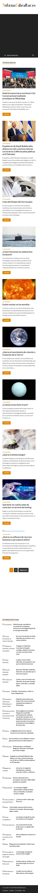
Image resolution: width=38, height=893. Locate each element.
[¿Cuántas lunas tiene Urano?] (19, 389)
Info (24, 890)
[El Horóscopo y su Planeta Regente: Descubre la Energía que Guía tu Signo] (6, 746)
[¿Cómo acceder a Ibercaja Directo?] (8, 799)
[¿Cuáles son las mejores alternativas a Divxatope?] (8, 871)
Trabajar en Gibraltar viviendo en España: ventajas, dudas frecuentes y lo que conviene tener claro (25, 650)
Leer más (5, 114)
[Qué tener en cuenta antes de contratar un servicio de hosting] (19, 489)
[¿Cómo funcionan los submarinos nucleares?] (19, 236)
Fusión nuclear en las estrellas (16, 304)
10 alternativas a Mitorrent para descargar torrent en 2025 (25, 863)
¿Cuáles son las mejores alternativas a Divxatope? (25, 872)
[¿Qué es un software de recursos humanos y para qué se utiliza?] (19, 531)
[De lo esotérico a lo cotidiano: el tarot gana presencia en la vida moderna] (5, 739)
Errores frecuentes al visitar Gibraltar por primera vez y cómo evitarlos (26, 638)
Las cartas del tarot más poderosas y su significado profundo (25, 827)
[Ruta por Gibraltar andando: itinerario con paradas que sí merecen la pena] (8, 670)
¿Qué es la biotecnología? (13, 454)
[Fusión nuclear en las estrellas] (19, 289)
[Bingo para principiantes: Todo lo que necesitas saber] (5, 844)
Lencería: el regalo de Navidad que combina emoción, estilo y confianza (25, 770)
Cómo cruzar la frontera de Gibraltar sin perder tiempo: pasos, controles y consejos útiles (25, 682)
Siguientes (23, 570)
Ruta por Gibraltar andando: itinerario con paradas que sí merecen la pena (25, 672)
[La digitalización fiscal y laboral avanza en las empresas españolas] (5, 731)
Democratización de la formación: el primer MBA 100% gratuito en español (24, 780)
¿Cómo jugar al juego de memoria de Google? (24, 853)
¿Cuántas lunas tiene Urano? (15, 404)
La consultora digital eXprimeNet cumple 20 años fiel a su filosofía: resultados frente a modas (23, 791)
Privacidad (18, 890)
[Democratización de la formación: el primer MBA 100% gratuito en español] (6, 778)
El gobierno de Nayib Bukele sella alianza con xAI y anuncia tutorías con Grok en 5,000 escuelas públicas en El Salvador (22, 759)
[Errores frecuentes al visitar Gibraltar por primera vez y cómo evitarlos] (8, 636)
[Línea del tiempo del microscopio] (19, 186)
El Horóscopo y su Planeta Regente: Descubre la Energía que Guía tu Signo (23, 748)
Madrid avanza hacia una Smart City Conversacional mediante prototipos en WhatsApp (18, 96)
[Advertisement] (19, 33)
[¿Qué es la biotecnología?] (19, 439)
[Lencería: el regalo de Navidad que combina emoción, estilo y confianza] (8, 768)
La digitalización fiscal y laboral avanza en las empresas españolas (22, 732)
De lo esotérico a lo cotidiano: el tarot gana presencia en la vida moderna (22, 739)
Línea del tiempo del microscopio (17, 202)
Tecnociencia (6, 90)
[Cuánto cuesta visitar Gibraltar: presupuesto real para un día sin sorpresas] (8, 660)
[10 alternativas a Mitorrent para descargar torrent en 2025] (8, 861)
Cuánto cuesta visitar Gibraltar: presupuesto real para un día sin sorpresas (25, 662)
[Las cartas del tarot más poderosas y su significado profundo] (8, 825)
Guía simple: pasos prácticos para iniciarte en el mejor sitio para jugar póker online (21, 809)
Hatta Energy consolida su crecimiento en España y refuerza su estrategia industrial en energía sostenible (24, 627)
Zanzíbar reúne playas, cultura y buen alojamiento (22, 692)
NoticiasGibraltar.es (20, 887)
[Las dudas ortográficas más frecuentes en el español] (8, 817)
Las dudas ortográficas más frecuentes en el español (25, 818)
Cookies (11, 890)
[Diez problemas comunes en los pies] (8, 835)
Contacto (5, 890)
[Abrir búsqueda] (33, 55)
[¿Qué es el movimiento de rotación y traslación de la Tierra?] (19, 337)
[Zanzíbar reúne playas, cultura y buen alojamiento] (6, 691)
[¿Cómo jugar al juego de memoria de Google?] (8, 852)
